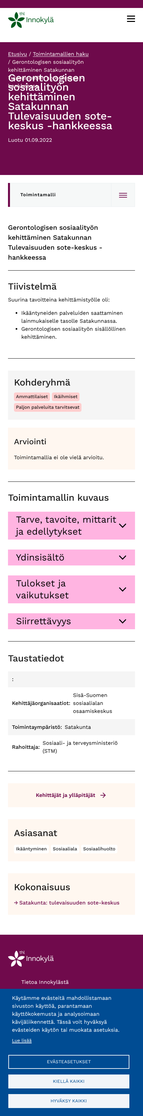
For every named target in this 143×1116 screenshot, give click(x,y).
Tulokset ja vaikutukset (42, 589)
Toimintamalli (38, 195)
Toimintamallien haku (61, 54)
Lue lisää (22, 1040)
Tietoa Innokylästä (45, 982)
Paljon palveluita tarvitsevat (47, 407)
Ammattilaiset (32, 396)
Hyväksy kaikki (69, 1100)
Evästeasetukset (69, 1061)
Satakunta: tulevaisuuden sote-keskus (69, 903)
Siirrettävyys (43, 621)
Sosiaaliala (65, 849)
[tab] (71, 526)
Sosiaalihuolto (99, 849)
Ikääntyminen (31, 849)
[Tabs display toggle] (123, 195)
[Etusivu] (31, 21)
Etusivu (17, 54)
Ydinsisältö (40, 557)
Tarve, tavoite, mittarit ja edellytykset (66, 525)
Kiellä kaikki (68, 1081)
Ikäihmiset (65, 396)
